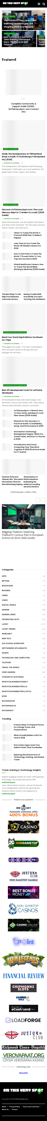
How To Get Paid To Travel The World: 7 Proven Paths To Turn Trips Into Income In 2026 (28, 256)
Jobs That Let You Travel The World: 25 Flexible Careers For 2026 (27, 246)
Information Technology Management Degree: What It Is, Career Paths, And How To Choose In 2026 (29, 435)
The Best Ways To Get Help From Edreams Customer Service (11, 296)
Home (4, 1107)
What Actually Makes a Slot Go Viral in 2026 (28, 736)
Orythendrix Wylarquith (14, 648)
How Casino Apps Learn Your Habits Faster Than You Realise (28, 746)
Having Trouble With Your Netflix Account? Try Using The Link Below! (34, 296)
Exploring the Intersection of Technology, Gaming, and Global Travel (29, 757)
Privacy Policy (14, 1107)
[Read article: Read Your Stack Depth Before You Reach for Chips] (23, 319)
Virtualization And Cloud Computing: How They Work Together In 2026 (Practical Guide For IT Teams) (29, 448)
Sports (5, 653)
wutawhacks (8, 701)
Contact (15, 1109)
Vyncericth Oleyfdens (11, 163)
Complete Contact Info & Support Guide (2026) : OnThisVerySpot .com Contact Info (23, 107)
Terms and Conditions (31, 1107)
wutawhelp (8, 710)
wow (4, 696)
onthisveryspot (8, 793)
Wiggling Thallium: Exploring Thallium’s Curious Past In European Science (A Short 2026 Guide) (22, 534)
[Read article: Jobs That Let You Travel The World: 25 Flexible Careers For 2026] (7, 245)
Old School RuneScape (13, 643)
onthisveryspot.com (21, 1099)
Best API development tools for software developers (22, 391)
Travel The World (11, 149)
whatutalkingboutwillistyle (16, 691)
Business (6, 590)
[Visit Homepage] (15, 3)
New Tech (6, 638)
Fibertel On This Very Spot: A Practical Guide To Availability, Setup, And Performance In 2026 (28, 423)
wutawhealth (9, 705)
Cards (5, 595)
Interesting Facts (10, 619)
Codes (5, 600)
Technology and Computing (15, 332)
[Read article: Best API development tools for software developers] (23, 372)
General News (9, 614)
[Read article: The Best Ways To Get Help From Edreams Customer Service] (13, 284)
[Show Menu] (39, 4)
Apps (23, 99)
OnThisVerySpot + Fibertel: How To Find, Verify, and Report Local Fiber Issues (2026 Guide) (28, 413)
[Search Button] (44, 4)
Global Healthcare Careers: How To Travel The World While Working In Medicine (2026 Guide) (29, 267)
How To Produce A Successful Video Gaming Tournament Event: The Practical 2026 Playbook (18, 41)
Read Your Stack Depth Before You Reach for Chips (22, 338)
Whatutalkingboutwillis (14, 686)
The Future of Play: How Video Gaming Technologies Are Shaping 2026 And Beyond (20, 23)
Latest (5, 624)
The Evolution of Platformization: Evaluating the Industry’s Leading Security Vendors (32, 482)
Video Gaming (9, 16)
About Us (5, 1109)
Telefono (6, 662)
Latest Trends (8, 629)
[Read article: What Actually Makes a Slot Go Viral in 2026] (7, 737)
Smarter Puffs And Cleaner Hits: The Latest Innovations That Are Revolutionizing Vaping (12, 481)
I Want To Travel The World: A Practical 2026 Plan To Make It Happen (28, 235)
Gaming (5, 609)
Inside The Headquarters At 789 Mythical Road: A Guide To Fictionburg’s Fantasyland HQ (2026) (23, 156)
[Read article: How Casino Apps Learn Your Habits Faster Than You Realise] (7, 747)
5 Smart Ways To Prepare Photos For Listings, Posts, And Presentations (29, 727)
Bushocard (7, 585)
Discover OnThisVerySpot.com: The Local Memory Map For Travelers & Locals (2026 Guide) (23, 212)
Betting (5, 581)
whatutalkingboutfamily (15, 681)
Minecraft (7, 633)
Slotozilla (23, 1073)
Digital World (9, 605)
